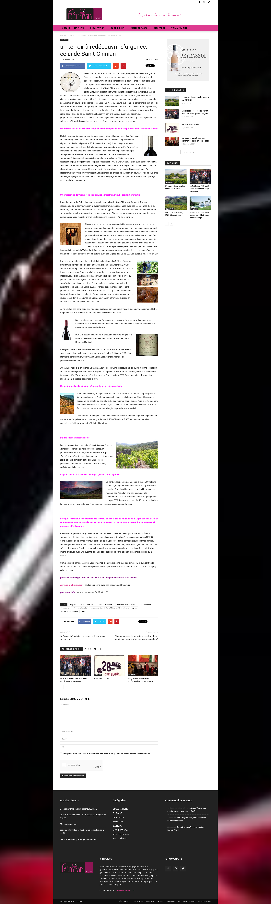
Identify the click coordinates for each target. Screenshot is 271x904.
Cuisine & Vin (117, 28)
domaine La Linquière (105, 604)
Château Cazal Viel (86, 604)
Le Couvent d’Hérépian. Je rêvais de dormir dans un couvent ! (82, 637)
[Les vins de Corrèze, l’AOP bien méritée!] (176, 203)
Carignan (72, 604)
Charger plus (187, 152)
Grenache (65, 608)
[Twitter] (209, 2)
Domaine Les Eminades (126, 604)
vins (83, 611)
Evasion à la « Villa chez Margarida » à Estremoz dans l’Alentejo (199, 215)
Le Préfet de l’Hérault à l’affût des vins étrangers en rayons (200, 188)
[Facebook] (199, 2)
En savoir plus (115, 884)
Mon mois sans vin (101, 678)
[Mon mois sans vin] (109, 665)
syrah (134, 608)
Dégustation (97, 28)
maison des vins (96, 608)
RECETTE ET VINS (121, 834)
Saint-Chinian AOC (113, 608)
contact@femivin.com (125, 890)
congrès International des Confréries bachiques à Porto (82, 831)
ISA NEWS (79, 28)
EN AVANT (64, 675)
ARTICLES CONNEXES (71, 649)
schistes (126, 608)
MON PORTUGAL (139, 28)
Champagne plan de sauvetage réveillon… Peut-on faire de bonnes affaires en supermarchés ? (136, 637)
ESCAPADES (118, 817)
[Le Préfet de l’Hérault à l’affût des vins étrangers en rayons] (75, 665)
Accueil (66, 28)
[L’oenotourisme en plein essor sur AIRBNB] (172, 101)
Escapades (159, 28)
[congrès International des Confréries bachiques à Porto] (143, 665)
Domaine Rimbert (145, 604)
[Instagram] (204, 2)
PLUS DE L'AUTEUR (93, 649)
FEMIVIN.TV (118, 821)
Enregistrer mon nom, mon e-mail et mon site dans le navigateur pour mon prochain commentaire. (106, 754)
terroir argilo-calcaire (69, 611)
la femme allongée (79, 608)
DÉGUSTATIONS (120, 808)
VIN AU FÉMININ (179, 28)
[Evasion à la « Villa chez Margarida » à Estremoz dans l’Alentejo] (200, 203)
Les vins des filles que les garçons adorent (78, 839)
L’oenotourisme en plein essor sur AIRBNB (78, 809)
